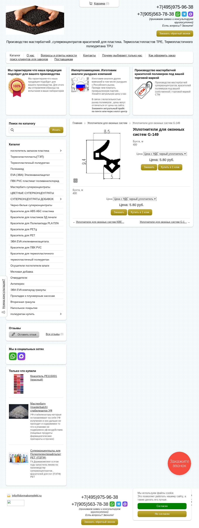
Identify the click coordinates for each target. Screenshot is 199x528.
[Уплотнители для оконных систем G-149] (101, 155)
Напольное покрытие (24, 307)
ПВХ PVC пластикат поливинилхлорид (34, 180)
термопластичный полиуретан (29, 259)
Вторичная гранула (22, 301)
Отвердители (18, 277)
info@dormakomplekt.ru (27, 495)
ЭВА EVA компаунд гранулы (28, 289)
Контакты (89, 55)
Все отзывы (53, 334)
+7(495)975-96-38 (174, 7)
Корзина (99, 3)
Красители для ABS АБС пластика (32, 211)
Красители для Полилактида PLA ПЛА (34, 223)
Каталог (15, 55)
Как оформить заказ (162, 55)
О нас (30, 55)
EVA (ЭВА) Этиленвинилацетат (30, 174)
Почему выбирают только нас (122, 55)
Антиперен (17, 283)
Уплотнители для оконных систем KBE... (100, 221)
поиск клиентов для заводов (29, 59)
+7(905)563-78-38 (156, 14)
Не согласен (162, 513)
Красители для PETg (23, 229)
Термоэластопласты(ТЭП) (27, 156)
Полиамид (17, 168)
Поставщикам (63, 59)
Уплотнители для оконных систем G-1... (163, 221)
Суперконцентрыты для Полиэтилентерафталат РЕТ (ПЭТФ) (45, 454)
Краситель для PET (22, 235)
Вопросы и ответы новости (59, 55)
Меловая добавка (21, 271)
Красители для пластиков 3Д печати (33, 217)
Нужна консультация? (3, 294)
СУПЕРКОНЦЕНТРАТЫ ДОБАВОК (31, 199)
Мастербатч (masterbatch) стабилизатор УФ (41, 407)
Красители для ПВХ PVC (26, 247)
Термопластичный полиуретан (30, 162)
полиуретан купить (22, 314)
